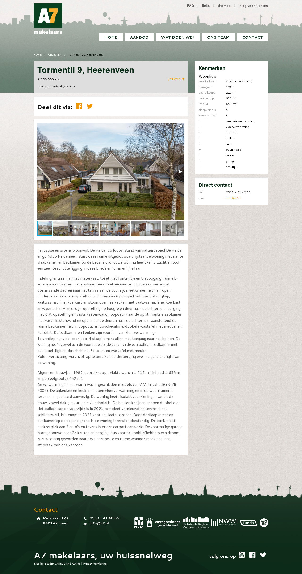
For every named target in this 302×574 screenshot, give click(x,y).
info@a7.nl (233, 198)
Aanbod (139, 37)
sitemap (224, 6)
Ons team (218, 37)
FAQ (190, 6)
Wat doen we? (177, 37)
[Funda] (248, 523)
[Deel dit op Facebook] (80, 106)
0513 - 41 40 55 (104, 518)
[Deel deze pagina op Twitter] (90, 106)
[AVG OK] (264, 522)
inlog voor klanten (253, 6)
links (206, 6)
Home (110, 37)
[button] (180, 127)
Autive (76, 564)
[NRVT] (196, 523)
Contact (252, 37)
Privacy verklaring (95, 564)
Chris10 (60, 564)
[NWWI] (224, 522)
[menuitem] (252, 37)
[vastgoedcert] (163, 522)
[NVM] (138, 522)
